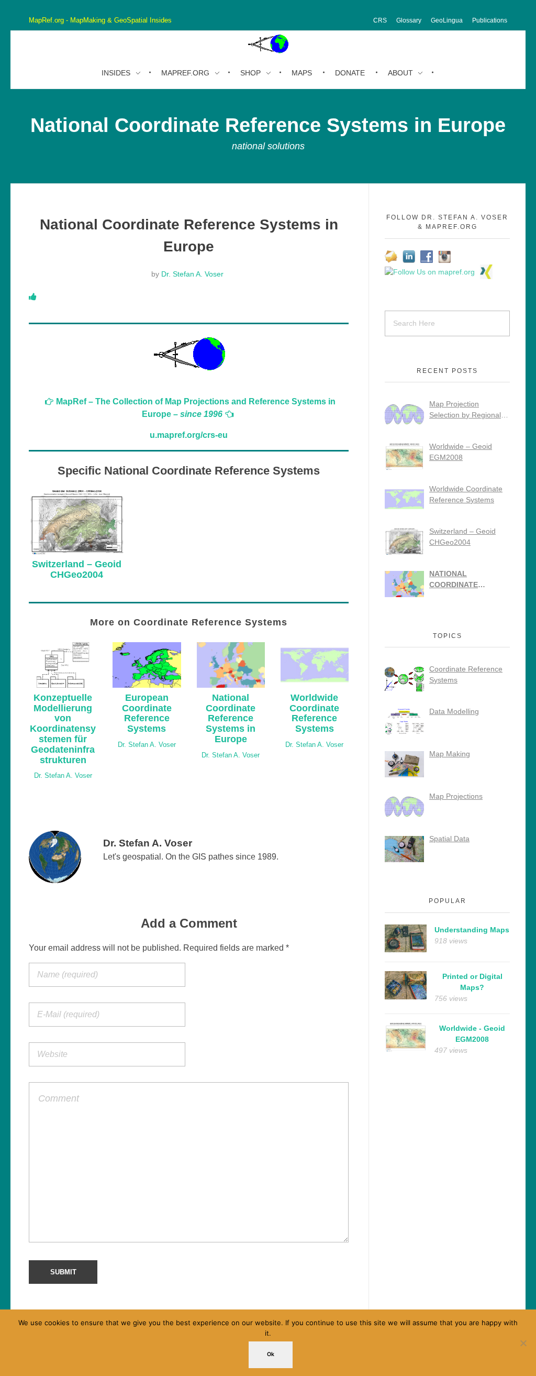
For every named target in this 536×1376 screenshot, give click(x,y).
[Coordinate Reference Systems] (404, 679)
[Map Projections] (404, 807)
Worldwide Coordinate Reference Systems (314, 713)
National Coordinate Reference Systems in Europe (230, 718)
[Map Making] (404, 764)
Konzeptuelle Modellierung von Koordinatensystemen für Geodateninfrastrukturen (63, 728)
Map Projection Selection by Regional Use (465, 410)
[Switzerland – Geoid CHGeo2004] (404, 542)
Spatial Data (449, 838)
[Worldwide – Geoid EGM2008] (404, 457)
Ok (270, 1354)
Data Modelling (454, 711)
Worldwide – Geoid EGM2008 (460, 451)
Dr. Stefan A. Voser (192, 274)
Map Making (449, 754)
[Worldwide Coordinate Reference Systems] (404, 499)
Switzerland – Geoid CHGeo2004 (76, 569)
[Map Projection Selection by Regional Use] (404, 414)
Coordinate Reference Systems (465, 674)
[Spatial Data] (404, 849)
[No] (523, 1343)
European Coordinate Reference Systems (147, 713)
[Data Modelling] (404, 722)
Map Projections (456, 796)
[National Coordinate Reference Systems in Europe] (404, 584)
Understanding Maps (471, 930)
